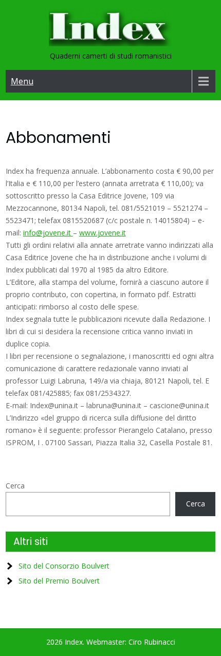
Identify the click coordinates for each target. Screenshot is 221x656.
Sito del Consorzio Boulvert (64, 566)
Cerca (15, 485)
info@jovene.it (48, 233)
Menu (22, 81)
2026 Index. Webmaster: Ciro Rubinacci (110, 642)
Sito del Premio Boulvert (59, 581)
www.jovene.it (102, 233)
